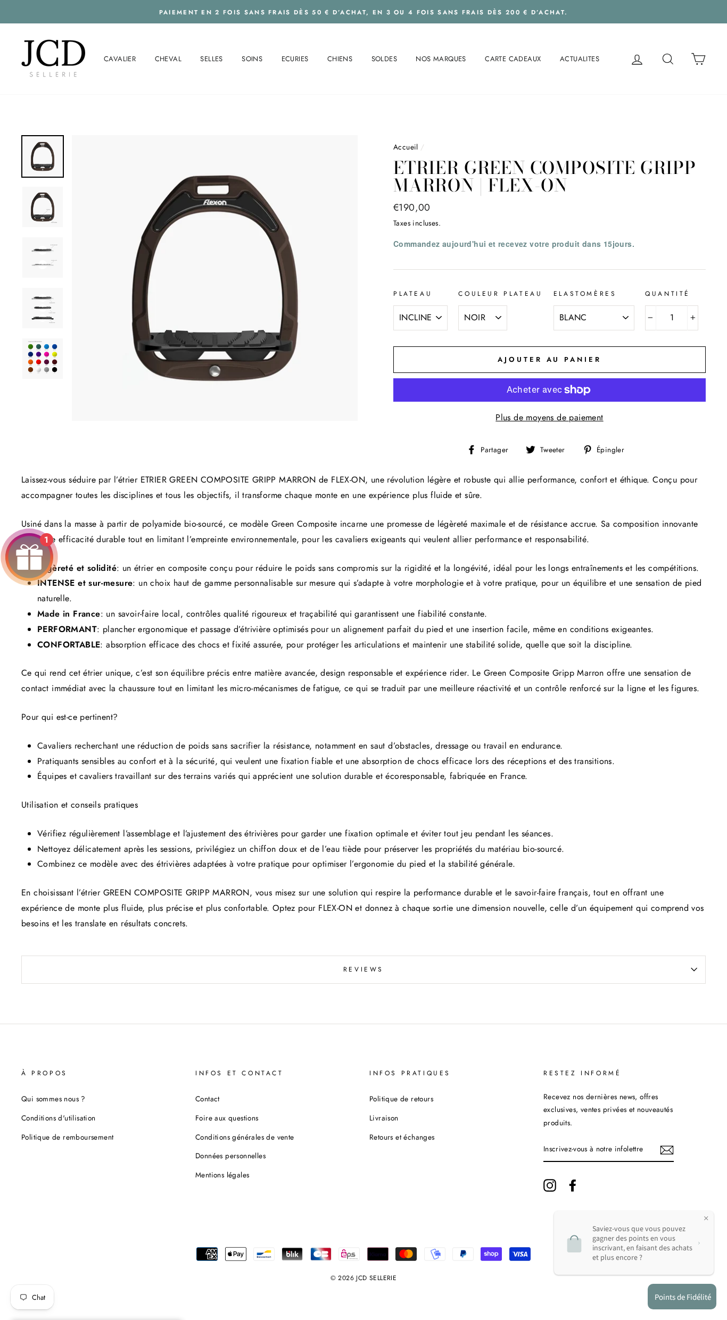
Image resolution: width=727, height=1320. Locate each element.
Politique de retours (401, 1098)
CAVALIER (120, 59)
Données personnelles (230, 1155)
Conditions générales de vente (244, 1137)
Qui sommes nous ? (53, 1098)
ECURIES (295, 59)
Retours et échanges (402, 1137)
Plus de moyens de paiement (549, 417)
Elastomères (585, 293)
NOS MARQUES (441, 59)
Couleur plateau (500, 293)
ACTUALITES (579, 59)
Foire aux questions (227, 1118)
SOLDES (384, 59)
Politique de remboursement (67, 1137)
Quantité (667, 293)
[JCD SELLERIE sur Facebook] (572, 1185)
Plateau (412, 293)
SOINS (252, 59)
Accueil (405, 147)
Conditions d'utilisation (58, 1118)
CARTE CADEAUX (513, 59)
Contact (207, 1098)
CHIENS (339, 59)
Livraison (384, 1118)
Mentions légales (222, 1174)
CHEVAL (168, 59)
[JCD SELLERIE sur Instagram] (549, 1185)
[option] (363, 11)
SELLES (211, 59)
